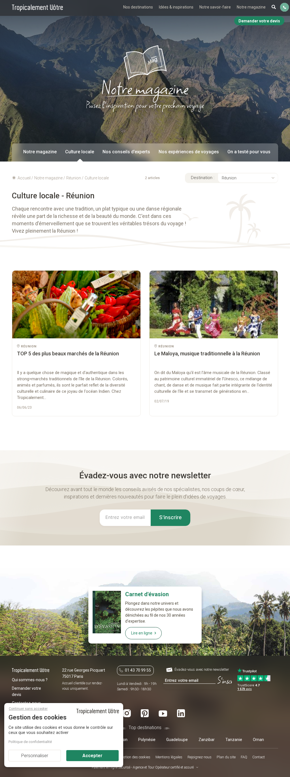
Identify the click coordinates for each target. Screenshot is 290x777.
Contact (258, 757)
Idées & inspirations (176, 7)
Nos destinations (138, 7)
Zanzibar (207, 739)
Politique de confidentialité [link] (30, 742)
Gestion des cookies (134, 757)
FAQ (244, 757)
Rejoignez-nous (199, 757)
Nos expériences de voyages (189, 151)
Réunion (229, 178)
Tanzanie (233, 739)
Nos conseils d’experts (126, 151)
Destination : (202, 177)
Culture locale (79, 151)
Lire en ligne (141, 633)
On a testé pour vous (248, 151)
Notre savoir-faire (215, 7)
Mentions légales (168, 757)
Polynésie (146, 739)
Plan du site (226, 757)
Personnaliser (34, 755)
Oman (258, 739)
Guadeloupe (177, 739)
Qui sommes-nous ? (30, 680)
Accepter (92, 755)
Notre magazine (251, 7)
